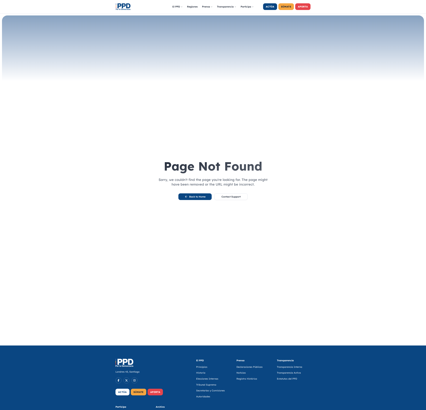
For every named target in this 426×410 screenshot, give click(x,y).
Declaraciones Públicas (249, 366)
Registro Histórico (246, 378)
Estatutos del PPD (287, 378)
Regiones (192, 6)
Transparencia (225, 6)
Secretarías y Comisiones (210, 390)
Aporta (303, 6)
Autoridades (203, 396)
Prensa (206, 6)
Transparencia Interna (289, 366)
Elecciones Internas (207, 378)
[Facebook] (118, 380)
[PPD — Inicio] (123, 6)
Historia (200, 372)
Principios (201, 366)
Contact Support (231, 196)
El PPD (176, 6)
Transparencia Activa (289, 372)
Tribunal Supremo (206, 384)
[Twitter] (126, 380)
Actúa (270, 6)
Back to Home (197, 196)
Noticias (241, 372)
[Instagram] (134, 380)
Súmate (286, 6)
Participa (246, 6)
